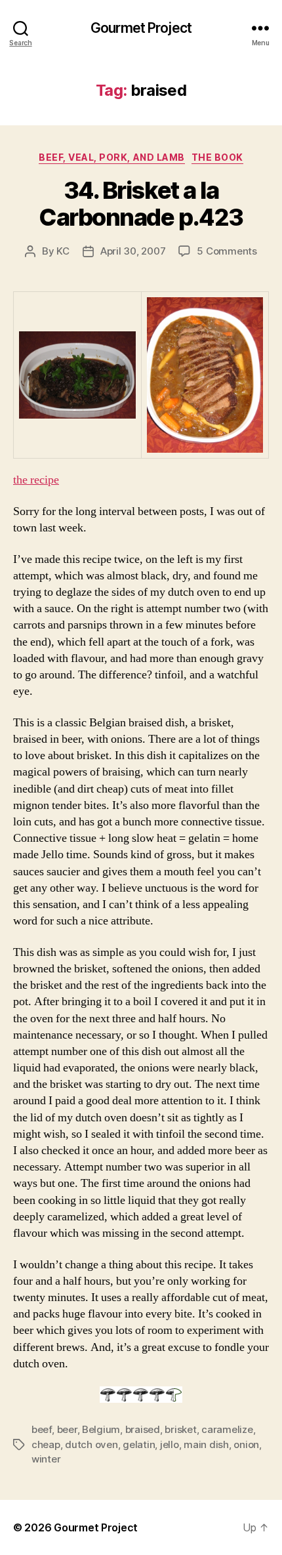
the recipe (36, 479)
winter (45, 1459)
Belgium (101, 1429)
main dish (206, 1444)
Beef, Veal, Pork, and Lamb (111, 157)
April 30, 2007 (132, 251)
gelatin (139, 1444)
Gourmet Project (141, 28)
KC (63, 251)
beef (41, 1429)
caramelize (226, 1429)
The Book (217, 157)
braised (142, 1429)
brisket (180, 1429)
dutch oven (91, 1444)
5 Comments (226, 251)
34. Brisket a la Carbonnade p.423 (141, 204)
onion (246, 1444)
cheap (45, 1444)
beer (67, 1429)
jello (169, 1444)
